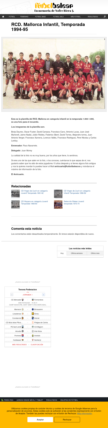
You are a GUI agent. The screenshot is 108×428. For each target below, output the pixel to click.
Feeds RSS (8, 400)
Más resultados (19, 345)
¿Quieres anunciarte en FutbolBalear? (27, 282)
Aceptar (40, 419)
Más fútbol (76, 16)
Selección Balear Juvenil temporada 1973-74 (74, 202)
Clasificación (37, 345)
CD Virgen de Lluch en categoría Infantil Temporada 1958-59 (77, 191)
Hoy (62, 253)
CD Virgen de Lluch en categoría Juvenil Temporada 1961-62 (34, 191)
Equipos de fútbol (69, 400)
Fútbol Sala (58, 16)
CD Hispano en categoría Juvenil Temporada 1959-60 (34, 202)
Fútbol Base (40, 16)
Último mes (95, 253)
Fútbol (12, 16)
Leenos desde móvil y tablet (30, 400)
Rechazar (67, 419)
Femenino (24, 16)
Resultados (93, 16)
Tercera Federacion (27, 289)
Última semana (77, 253)
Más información (84, 413)
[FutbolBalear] (3, 16)
